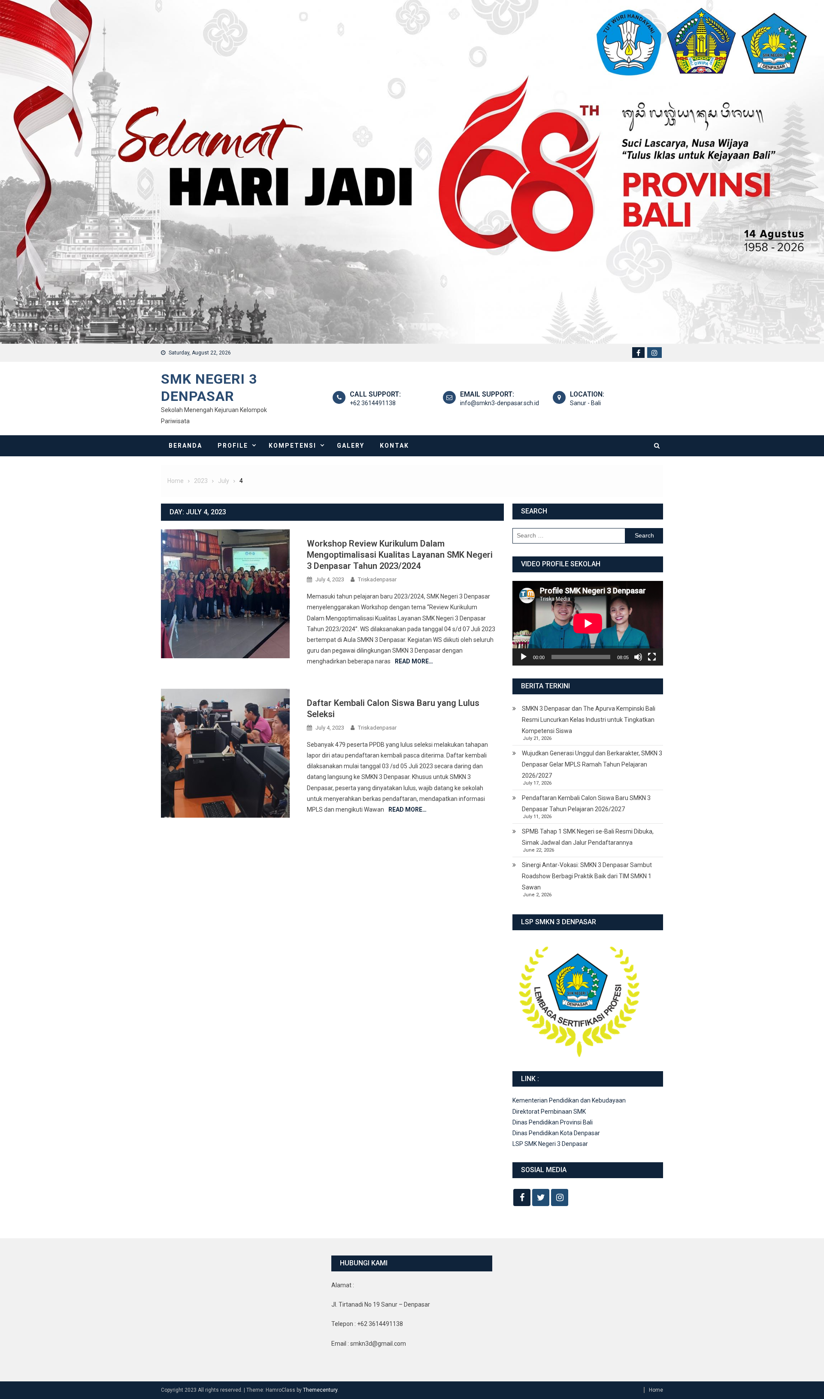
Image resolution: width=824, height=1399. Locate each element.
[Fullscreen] (652, 657)
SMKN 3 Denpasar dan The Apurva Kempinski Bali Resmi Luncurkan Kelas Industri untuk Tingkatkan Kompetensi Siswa (588, 719)
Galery (350, 445)
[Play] (523, 657)
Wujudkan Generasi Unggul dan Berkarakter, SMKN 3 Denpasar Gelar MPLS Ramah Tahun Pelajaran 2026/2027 (592, 764)
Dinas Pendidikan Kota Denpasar (556, 1133)
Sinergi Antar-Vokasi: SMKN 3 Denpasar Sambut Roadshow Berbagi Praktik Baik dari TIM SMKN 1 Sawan (587, 876)
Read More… (414, 661)
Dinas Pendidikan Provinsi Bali (552, 1122)
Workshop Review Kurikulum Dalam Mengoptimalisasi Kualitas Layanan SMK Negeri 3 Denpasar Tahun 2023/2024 (400, 554)
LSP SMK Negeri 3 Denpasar (550, 1143)
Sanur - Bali (585, 403)
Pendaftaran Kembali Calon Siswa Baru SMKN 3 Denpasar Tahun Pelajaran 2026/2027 (586, 803)
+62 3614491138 (373, 403)
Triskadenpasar (377, 579)
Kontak (394, 445)
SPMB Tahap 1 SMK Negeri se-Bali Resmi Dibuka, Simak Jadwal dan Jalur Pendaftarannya (588, 837)
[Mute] (638, 657)
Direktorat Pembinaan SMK (549, 1111)
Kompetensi (292, 445)
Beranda (185, 445)
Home (656, 1390)
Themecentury (320, 1390)
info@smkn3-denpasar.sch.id (499, 403)
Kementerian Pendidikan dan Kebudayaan (569, 1100)
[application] (587, 623)
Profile (233, 445)
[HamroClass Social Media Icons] (521, 1197)
